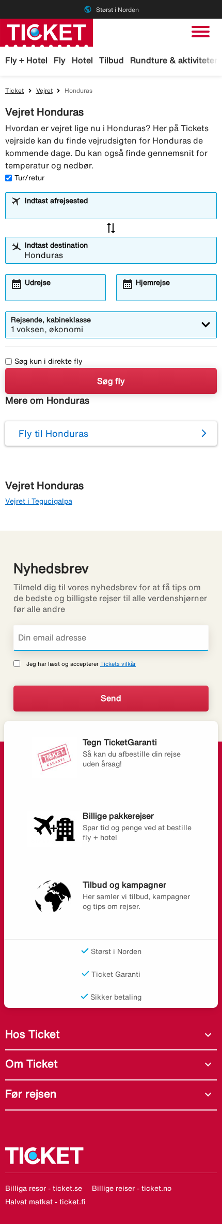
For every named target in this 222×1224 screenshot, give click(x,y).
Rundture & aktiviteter (173, 60)
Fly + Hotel (26, 60)
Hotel (82, 60)
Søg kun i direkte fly (48, 361)
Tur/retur (29, 177)
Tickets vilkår (118, 663)
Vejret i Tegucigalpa (38, 501)
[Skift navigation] (201, 31)
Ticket (14, 90)
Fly (60, 60)
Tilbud (111, 60)
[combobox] (117, 210)
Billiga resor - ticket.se (43, 1188)
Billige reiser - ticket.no (131, 1188)
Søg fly (111, 381)
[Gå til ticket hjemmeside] (46, 31)
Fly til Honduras (53, 433)
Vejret (44, 90)
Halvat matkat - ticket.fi (45, 1201)
